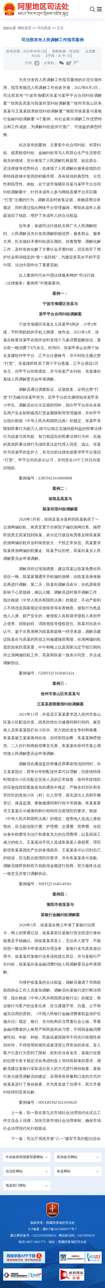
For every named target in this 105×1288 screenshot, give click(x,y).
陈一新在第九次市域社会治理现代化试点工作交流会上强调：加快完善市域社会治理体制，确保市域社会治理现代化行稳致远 (52, 1120)
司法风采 (44, 28)
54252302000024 (44, 1235)
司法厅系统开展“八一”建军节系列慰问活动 (63, 1139)
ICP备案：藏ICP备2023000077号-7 (52, 1229)
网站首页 (25, 28)
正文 (60, 28)
